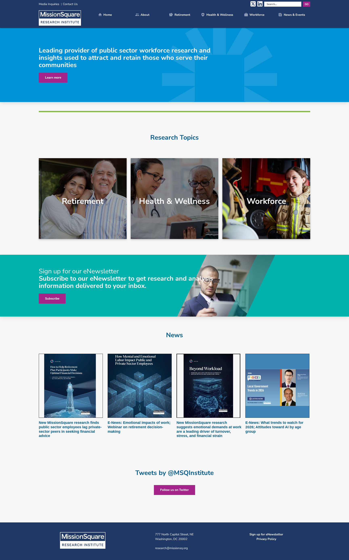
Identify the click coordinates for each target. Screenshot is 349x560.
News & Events (291, 15)
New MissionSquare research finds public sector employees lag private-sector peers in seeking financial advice (70, 429)
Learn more (53, 77)
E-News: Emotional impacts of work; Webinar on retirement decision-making (139, 427)
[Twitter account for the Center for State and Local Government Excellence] (253, 4)
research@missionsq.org (171, 548)
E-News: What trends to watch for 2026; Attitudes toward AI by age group (274, 427)
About (142, 15)
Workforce (254, 15)
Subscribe (52, 298)
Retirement (179, 15)
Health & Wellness (217, 15)
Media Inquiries (49, 4)
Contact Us (70, 4)
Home (105, 15)
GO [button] (306, 4)
